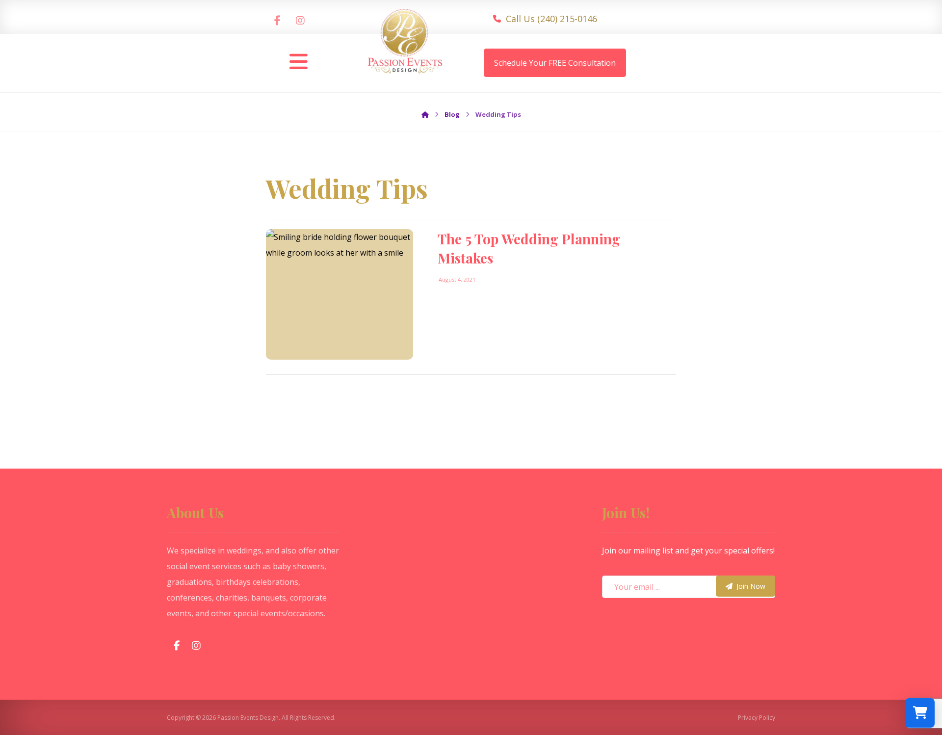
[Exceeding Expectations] (405, 45)
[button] (278, 20)
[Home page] (425, 114)
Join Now (750, 586)
